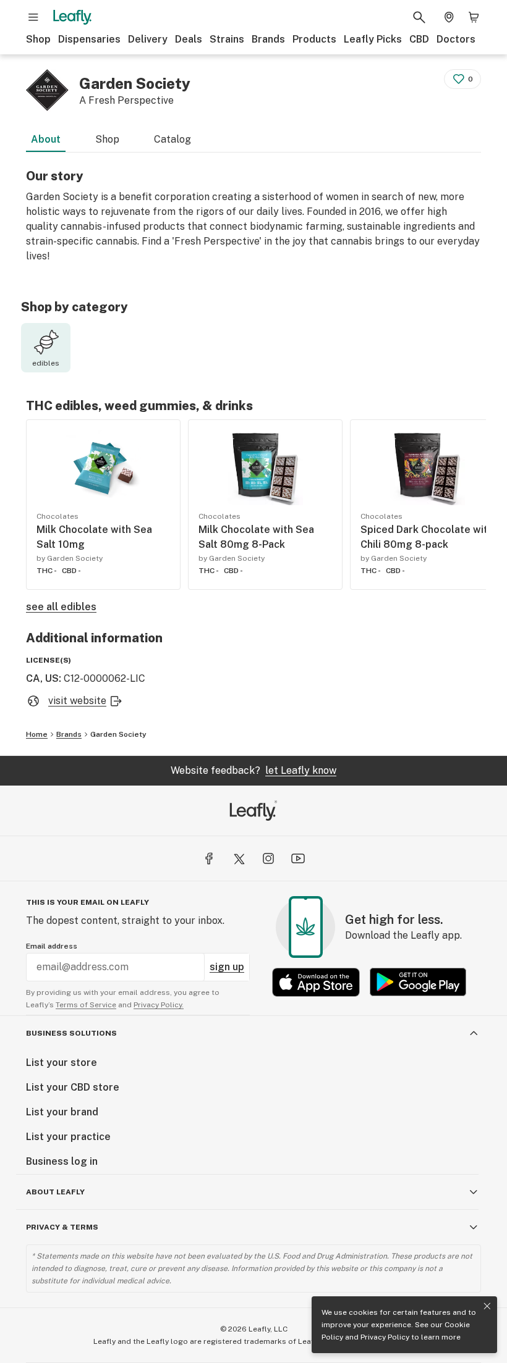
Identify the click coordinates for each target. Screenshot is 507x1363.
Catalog (172, 139)
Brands (268, 39)
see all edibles (61, 607)
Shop (38, 39)
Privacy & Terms (62, 1227)
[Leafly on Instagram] (268, 858)
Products (314, 39)
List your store (61, 1062)
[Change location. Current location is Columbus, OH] (448, 17)
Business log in (62, 1161)
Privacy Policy (384, 1337)
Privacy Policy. (159, 1004)
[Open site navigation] (33, 17)
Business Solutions (71, 1033)
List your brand (62, 1112)
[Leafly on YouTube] (298, 858)
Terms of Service (86, 1004)
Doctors (456, 39)
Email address (51, 946)
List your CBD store (72, 1087)
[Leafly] (72, 17)
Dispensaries (89, 39)
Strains (227, 39)
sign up (227, 967)
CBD (419, 39)
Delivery (148, 39)
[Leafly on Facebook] (209, 858)
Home (37, 734)
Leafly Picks (373, 39)
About (46, 139)
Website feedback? (253, 770)
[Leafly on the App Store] (316, 982)
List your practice (68, 1137)
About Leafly (55, 1192)
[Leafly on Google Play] (418, 982)
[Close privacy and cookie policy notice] (487, 1306)
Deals (188, 39)
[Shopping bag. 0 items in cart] (473, 17)
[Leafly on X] (239, 858)
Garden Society (118, 734)
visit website (77, 701)
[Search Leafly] (419, 17)
